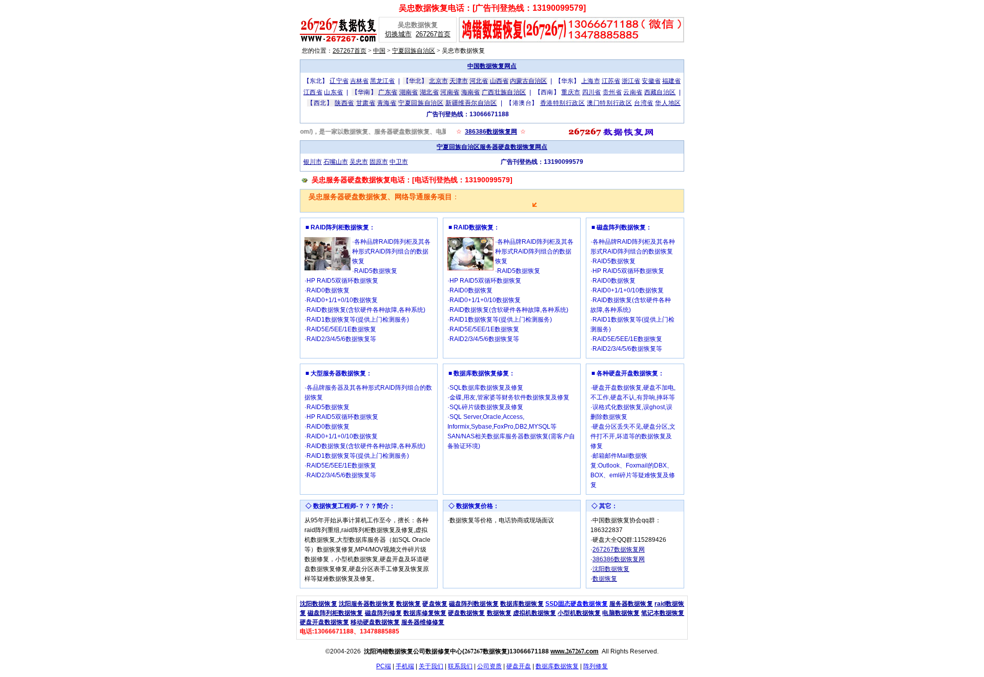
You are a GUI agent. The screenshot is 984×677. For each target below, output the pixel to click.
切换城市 (398, 34)
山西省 (499, 80)
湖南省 (408, 92)
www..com (574, 651)
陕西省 (344, 103)
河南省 (449, 92)
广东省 (387, 92)
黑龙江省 (382, 80)
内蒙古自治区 (528, 80)
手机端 (405, 666)
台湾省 (643, 103)
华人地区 (668, 103)
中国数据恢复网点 (492, 66)
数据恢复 (604, 578)
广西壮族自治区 (504, 92)
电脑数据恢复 (620, 613)
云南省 (632, 92)
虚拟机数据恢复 (534, 613)
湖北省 (429, 92)
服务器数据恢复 (631, 603)
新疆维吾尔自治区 (471, 103)
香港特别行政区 (562, 103)
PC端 (383, 666)
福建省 (671, 80)
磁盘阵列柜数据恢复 (335, 613)
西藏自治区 (660, 92)
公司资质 (489, 666)
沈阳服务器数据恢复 (367, 603)
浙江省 (631, 80)
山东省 (333, 92)
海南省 (470, 92)
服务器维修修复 (422, 622)
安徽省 (651, 80)
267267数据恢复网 (618, 549)
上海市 (590, 80)
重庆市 (570, 92)
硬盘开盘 (518, 666)
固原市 (379, 161)
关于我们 (431, 666)
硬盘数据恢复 (466, 613)
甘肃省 (366, 103)
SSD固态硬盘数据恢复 (576, 603)
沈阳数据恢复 (610, 569)
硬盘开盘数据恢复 (324, 622)
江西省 (312, 92)
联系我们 (460, 666)
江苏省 (611, 80)
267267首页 (433, 34)
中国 (379, 50)
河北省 (478, 80)
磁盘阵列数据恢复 (474, 603)
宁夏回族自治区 (413, 50)
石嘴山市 (335, 161)
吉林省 (359, 80)
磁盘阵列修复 (383, 613)
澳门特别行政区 (609, 103)
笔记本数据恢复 (662, 613)
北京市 (438, 80)
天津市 (458, 80)
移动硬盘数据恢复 (375, 622)
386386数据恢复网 (491, 131)
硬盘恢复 (434, 603)
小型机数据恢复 (579, 613)
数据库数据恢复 (522, 603)
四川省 (591, 92)
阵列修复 (595, 666)
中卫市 (398, 161)
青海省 (387, 103)
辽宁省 (339, 80)
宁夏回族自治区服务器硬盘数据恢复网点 (492, 147)
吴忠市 (359, 161)
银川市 (312, 161)
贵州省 (612, 92)
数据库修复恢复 (424, 613)
